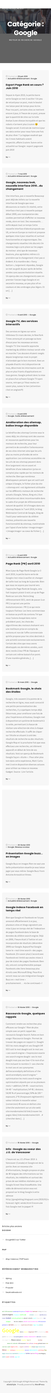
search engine (7, 1315)
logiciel (29, 1340)
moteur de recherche (12, 1343)
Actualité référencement (19, 78)
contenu (41, 1325)
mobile (4, 1357)
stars (44, 1318)
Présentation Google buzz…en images (24, 855)
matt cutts (38, 1336)
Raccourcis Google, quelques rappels (25, 1015)
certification (34, 1340)
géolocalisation (41, 1343)
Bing (36, 1353)
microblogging (41, 1353)
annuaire (26, 1332)
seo (35, 1331)
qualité (4, 1336)
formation (44, 1336)
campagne (8, 1321)
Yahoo (4, 1350)
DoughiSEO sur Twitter (16, 1239)
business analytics (18, 1321)
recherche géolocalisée (17, 1318)
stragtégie (23, 1340)
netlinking (40, 1350)
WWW (27, 1314)
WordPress (39, 1384)
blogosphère (39, 1318)
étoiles (22, 1332)
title (12, 1321)
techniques (13, 1350)
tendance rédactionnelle (30, 1336)
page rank (17, 1357)
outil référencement (7, 1311)
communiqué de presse (19, 1311)
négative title (14, 1346)
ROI (30, 1346)
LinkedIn (30, 1318)
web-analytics (33, 1350)
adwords (26, 1321)
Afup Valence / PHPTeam (17, 1259)
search (34, 1318)
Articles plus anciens (12, 1226)
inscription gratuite (18, 1336)
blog (45, 1350)
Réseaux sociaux (22, 847)
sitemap (35, 1343)
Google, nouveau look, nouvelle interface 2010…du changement (24, 186)
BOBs (47, 1332)
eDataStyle (11, 1384)
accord (7, 1357)
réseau (33, 1346)
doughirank (31, 1332)
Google (34, 78)
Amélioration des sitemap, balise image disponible (24, 424)
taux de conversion (33, 1321)
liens (27, 1343)
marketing (45, 1340)
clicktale (31, 1314)
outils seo (23, 1315)
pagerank (4, 1343)
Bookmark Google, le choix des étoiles (24, 690)
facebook (8, 1318)
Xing (37, 1325)
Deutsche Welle (20, 1350)
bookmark (35, 1311)
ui (43, 1325)
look (47, 1343)
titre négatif (5, 1340)
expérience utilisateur (27, 1325)
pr (18, 1346)
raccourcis (36, 1314)
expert (21, 1346)
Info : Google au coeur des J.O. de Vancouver (23, 1150)
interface (40, 1340)
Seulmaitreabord (14, 1292)
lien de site (22, 1353)
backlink (32, 1353)
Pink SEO (9, 1283)
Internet (27, 1350)
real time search (6, 1346)
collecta (31, 1343)
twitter (28, 1353)
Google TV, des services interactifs (22, 322)
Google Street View (40, 1346)
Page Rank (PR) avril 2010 (23, 563)
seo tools (11, 1325)
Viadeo (4, 1321)
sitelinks (12, 1357)
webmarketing (41, 1332)
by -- (8, 157)
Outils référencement (24, 416)
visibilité (26, 1346)
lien (10, 1340)
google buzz (17, 1325)
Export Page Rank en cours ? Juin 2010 (25, 86)
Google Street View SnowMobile (10, 1353)
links (8, 1350)
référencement (22, 1343)
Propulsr (9, 1287)
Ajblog (9, 1278)
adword (25, 1318)
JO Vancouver (16, 1314)
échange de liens (42, 1311)
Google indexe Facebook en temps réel (24, 908)
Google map (28, 1311)
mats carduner (9, 1336)
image (34, 1325)
